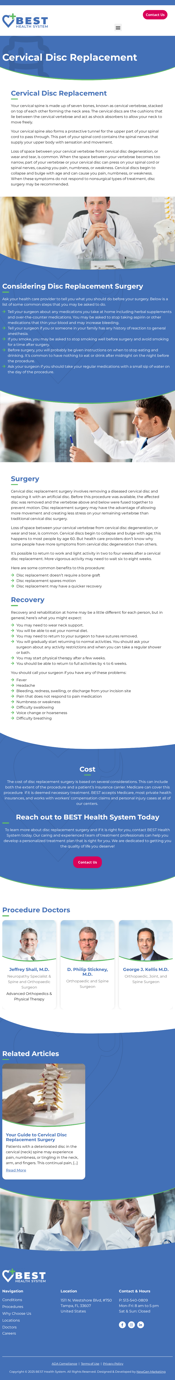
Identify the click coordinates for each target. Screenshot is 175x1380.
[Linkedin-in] (140, 1324)
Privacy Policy (113, 1363)
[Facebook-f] (122, 1324)
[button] (118, 27)
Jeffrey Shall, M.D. (29, 969)
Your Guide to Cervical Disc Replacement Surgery (36, 1137)
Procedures (12, 1306)
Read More (16, 1170)
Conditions (12, 1300)
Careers (9, 1333)
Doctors (9, 1327)
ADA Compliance (64, 1363)
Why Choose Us (16, 1313)
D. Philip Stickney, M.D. (87, 972)
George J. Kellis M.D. (146, 969)
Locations (11, 1320)
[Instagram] (131, 1324)
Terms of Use (90, 1363)
